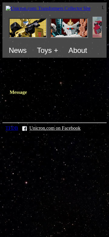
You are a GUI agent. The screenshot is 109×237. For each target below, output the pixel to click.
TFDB (11, 128)
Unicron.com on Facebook (55, 128)
